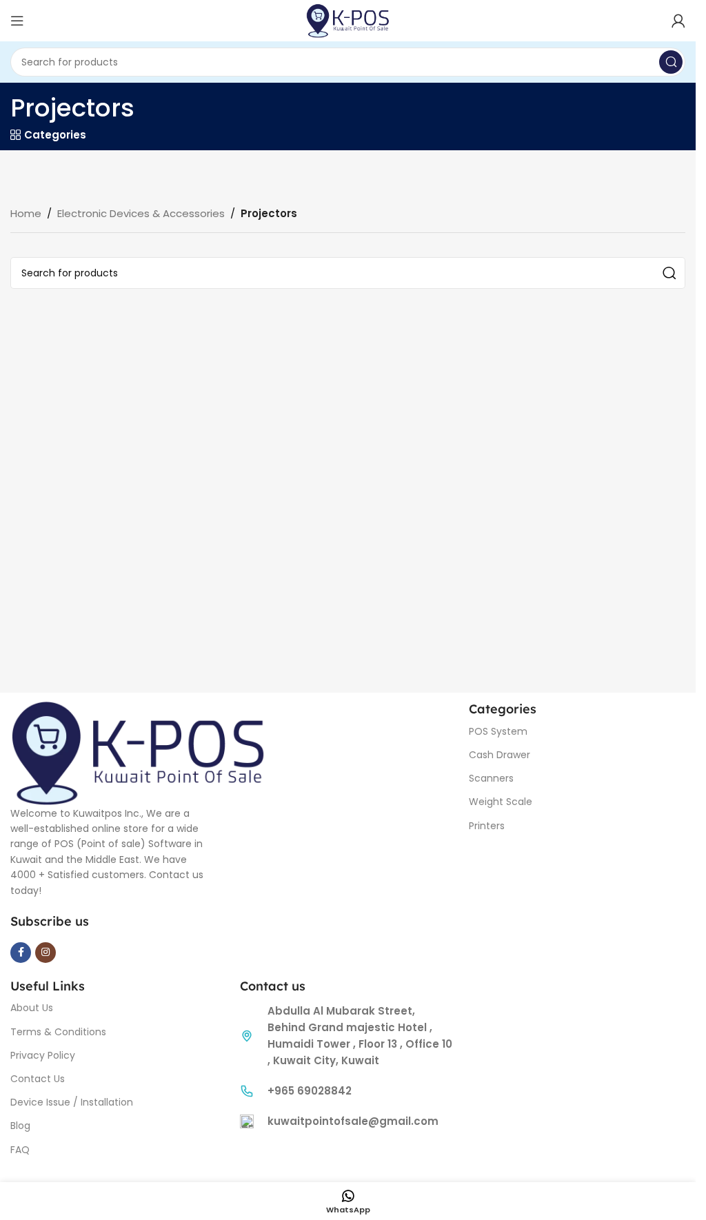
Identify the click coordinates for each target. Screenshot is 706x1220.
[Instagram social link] (45, 952)
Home (25, 213)
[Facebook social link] (20, 952)
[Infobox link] (348, 1091)
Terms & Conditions (58, 1032)
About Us (31, 1008)
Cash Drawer (499, 755)
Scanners (491, 778)
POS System (498, 731)
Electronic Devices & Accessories (141, 213)
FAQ (20, 1150)
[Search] (671, 62)
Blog (20, 1125)
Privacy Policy (42, 1055)
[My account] (678, 20)
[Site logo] (348, 19)
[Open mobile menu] (17, 20)
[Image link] (138, 751)
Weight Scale (500, 802)
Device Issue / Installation (71, 1102)
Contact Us (37, 1079)
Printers (487, 826)
